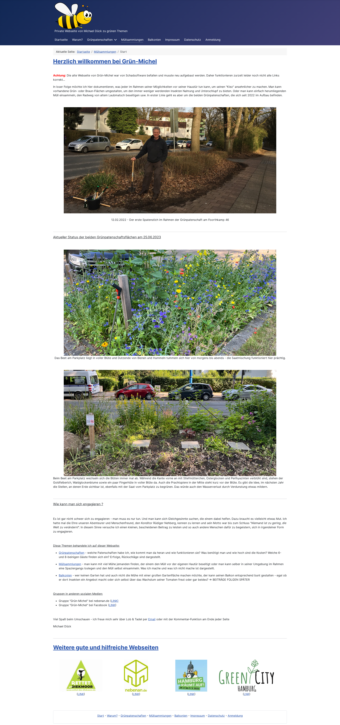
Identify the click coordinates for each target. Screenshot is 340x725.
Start (100, 715)
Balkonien (154, 39)
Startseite (61, 39)
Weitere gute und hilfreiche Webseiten (105, 647)
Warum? (77, 39)
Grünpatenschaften (100, 39)
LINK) (114, 601)
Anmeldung (212, 39)
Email (151, 619)
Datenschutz (192, 39)
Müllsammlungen (132, 39)
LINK (112, 605)
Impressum (172, 39)
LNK (246, 694)
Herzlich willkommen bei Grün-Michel (105, 61)
